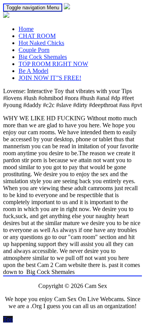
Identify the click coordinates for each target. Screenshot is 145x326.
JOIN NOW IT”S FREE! (50, 78)
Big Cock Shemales (43, 57)
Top (8, 319)
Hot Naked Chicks (41, 43)
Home (26, 29)
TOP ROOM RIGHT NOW (53, 64)
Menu (32, 7)
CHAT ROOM (37, 36)
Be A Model (33, 71)
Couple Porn (34, 50)
